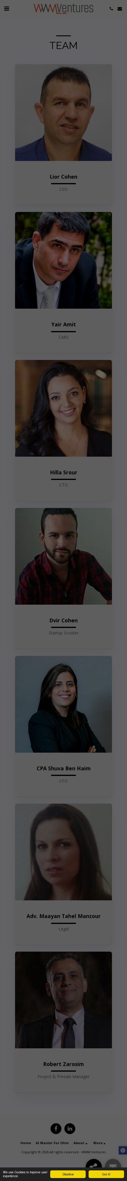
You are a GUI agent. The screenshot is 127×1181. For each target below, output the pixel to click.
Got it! (106, 1174)
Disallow (68, 1174)
